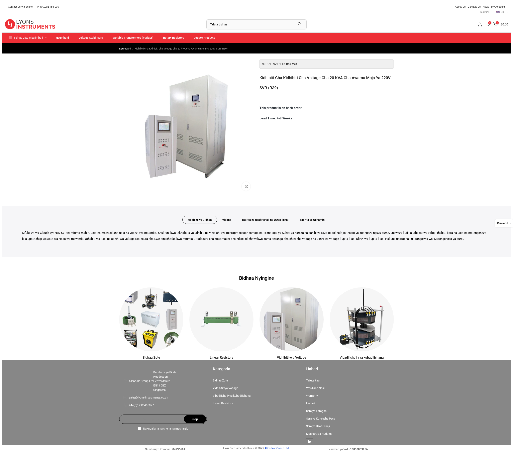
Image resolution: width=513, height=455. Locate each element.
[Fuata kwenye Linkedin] (309, 442)
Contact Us (474, 6)
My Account (498, 6)
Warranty (312, 395)
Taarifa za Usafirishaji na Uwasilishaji (265, 219)
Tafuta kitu (313, 380)
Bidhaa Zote (220, 380)
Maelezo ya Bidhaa (200, 219)
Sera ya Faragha (316, 411)
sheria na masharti (175, 428)
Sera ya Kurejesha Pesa (320, 418)
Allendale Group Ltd (141, 381)
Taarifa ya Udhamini (312, 219)
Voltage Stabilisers (91, 37)
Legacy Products (204, 37)
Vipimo (226, 219)
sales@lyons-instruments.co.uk (148, 397)
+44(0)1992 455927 (141, 405)
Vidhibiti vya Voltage (225, 388)
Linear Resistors (223, 403)
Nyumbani (62, 37)
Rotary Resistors (173, 37)
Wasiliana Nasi (315, 388)
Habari (310, 403)
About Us (460, 6)
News (486, 6)
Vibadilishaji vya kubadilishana (232, 395)
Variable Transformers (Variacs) (132, 37)
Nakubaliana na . (165, 428)
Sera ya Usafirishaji (318, 426)
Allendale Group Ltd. (277, 448)
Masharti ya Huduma (319, 433)
